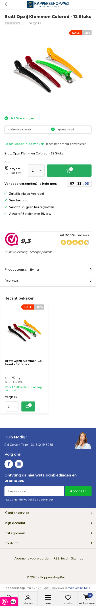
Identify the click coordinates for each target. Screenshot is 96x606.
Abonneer (78, 491)
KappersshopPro (52, 577)
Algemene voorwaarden (32, 558)
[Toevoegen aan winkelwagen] (28, 406)
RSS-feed (61, 558)
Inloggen (28, 603)
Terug (5, 4)
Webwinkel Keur (79, 588)
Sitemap (77, 558)
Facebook (8, 464)
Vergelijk (35, 23)
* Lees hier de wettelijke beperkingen (29, 499)
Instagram (19, 464)
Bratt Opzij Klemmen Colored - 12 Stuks (24, 362)
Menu (48, 603)
